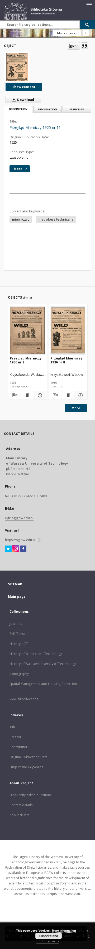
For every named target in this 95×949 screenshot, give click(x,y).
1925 (13, 142)
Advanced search (67, 33)
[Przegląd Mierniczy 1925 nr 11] (17, 67)
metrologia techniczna (56, 219)
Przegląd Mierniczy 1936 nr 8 (66, 360)
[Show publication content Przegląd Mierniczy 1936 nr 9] (27, 395)
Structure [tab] (76, 109)
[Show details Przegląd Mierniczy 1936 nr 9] (39, 395)
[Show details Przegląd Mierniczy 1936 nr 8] (80, 395)
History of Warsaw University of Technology (43, 663)
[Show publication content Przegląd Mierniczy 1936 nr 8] (67, 395)
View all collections (24, 699)
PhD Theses (18, 633)
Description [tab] (18, 109)
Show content (23, 87)
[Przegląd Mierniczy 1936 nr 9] (27, 330)
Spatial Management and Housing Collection (43, 684)
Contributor (18, 747)
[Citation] (84, 45)
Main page (17, 596)
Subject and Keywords (26, 767)
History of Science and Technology (36, 653)
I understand (48, 935)
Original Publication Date (29, 757)
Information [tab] (47, 109)
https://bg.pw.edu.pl (20, 540)
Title (13, 727)
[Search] (87, 24)
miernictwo (21, 219)
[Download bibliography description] (14, 395)
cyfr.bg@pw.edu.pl (19, 518)
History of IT (19, 643)
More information (64, 930)
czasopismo (19, 157)
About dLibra (20, 815)
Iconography (19, 673)
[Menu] (89, 4)
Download (25, 100)
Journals (16, 623)
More (76, 408)
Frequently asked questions (30, 795)
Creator (15, 737)
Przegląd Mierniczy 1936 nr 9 (26, 360)
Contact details (21, 805)
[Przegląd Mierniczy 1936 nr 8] (68, 330)
